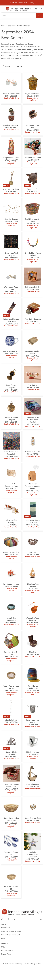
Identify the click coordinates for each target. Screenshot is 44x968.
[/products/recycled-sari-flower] (33, 146)
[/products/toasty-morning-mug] (11, 340)
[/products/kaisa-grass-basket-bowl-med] (11, 807)
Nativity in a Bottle (32, 452)
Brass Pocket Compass (11, 386)
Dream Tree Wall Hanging (11, 254)
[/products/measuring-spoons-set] (11, 841)
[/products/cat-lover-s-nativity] (33, 276)
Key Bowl (32, 552)
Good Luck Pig (32, 189)
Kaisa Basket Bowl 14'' (11, 888)
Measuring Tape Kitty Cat (32, 619)
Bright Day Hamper (32, 94)
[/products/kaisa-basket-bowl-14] (11, 875)
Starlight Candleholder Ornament (32, 854)
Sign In (3, 924)
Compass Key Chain (11, 189)
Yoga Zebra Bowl (32, 784)
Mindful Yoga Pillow (11, 552)
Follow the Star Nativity (11, 521)
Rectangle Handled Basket (32, 352)
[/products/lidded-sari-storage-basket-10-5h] (11, 773)
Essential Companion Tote (11, 485)
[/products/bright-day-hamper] (33, 83)
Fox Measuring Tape (11, 584)
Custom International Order (11, 935)
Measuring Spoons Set (11, 853)
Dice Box (32, 652)
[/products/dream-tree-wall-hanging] (11, 242)
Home (3, 26)
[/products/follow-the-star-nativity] (11, 509)
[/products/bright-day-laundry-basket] (33, 208)
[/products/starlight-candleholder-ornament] (33, 841)
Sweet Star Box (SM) (33, 818)
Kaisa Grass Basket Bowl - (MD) (11, 819)
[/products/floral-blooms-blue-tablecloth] (11, 441)
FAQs (3, 947)
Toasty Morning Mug (11, 351)
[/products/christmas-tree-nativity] (33, 573)
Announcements (7, 950)
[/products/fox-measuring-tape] (11, 573)
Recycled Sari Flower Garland (33, 254)
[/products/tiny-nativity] (33, 374)
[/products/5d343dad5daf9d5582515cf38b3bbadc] (33, 807)
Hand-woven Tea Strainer (32, 721)
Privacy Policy (6, 954)
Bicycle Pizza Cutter (11, 94)
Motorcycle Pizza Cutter (11, 288)
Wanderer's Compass (11, 125)
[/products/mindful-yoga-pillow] (11, 541)
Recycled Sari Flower (33, 157)
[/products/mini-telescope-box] (33, 114)
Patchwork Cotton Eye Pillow (33, 521)
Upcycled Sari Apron (11, 157)
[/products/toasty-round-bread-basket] (11, 675)
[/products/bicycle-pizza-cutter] (11, 83)
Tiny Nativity (33, 385)
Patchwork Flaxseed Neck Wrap (11, 320)
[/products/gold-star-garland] (11, 208)
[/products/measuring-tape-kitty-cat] (33, 607)
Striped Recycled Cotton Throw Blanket (32, 419)
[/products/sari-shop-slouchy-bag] (11, 641)
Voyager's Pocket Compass (11, 418)
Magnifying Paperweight (11, 619)
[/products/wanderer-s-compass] (11, 114)
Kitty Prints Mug (32, 752)
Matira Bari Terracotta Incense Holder (32, 486)
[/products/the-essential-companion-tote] (11, 473)
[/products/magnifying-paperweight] (11, 607)
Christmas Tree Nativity (33, 585)
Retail (3, 938)
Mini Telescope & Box (32, 126)
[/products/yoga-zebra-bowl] (33, 773)
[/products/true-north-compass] (33, 308)
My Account (5, 928)
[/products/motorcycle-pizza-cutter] (11, 276)
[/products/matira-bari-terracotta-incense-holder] (33, 473)
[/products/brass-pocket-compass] (11, 374)
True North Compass (33, 319)
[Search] (39, 15)
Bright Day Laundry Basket (32, 220)
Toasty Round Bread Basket (11, 687)
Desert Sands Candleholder (32, 687)
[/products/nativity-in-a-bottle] (33, 441)
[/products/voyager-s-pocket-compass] (11, 406)
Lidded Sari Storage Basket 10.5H (11, 785)
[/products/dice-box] (33, 641)
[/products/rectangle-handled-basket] (33, 340)
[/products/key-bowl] (33, 541)
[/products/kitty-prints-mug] (33, 741)
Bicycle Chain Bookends (11, 753)
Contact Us (5, 943)
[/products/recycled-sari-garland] (33, 242)
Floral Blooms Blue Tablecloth (11, 453)
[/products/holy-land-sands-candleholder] (33, 675)
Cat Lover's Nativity (32, 287)
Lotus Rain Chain (11, 720)
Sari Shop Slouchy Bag (11, 653)
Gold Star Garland (11, 219)
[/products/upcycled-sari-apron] (11, 146)
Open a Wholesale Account (11, 931)
